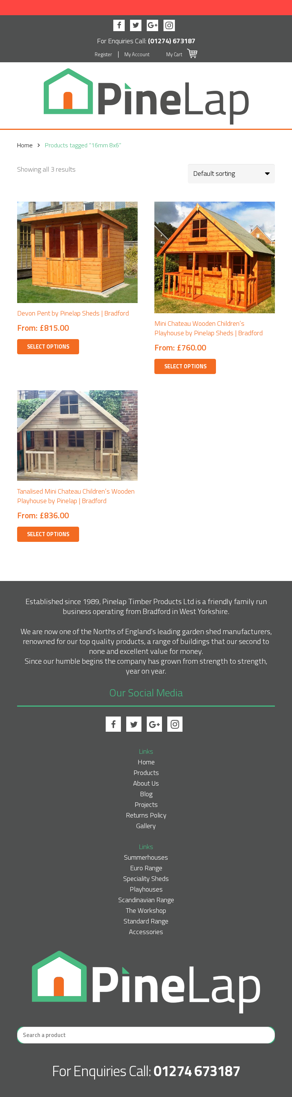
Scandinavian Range (146, 900)
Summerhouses (146, 857)
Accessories (146, 932)
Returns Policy (146, 815)
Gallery (146, 826)
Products (146, 772)
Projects (146, 804)
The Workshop (146, 910)
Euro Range (146, 868)
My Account (136, 54)
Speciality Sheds (146, 878)
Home (25, 145)
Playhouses (146, 889)
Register (103, 54)
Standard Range (146, 921)
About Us (146, 783)
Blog (146, 794)
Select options (48, 347)
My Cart (174, 54)
